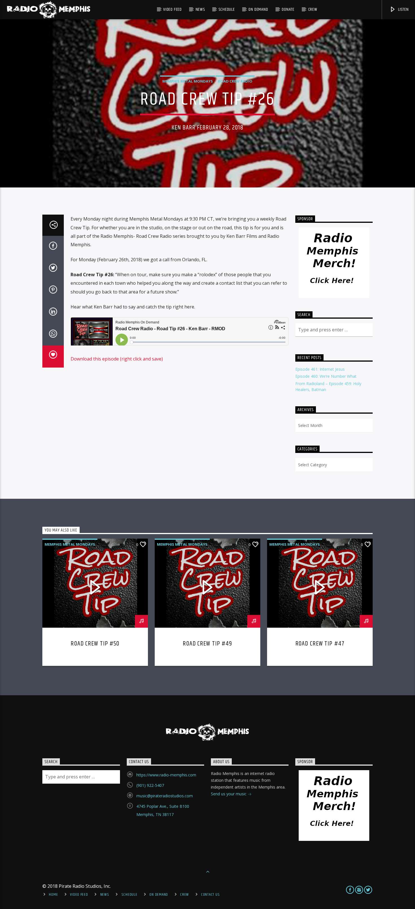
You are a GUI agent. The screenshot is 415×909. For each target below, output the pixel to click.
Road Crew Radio (235, 81)
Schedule (227, 9)
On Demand (258, 9)
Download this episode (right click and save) (117, 359)
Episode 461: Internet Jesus (320, 369)
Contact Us (210, 894)
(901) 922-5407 (150, 785)
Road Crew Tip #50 (95, 644)
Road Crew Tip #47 (319, 644)
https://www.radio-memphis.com (166, 775)
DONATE (288, 9)
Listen (403, 9)
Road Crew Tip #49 (207, 644)
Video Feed (172, 9)
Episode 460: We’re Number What (326, 376)
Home (53, 894)
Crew (312, 9)
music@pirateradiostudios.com (164, 795)
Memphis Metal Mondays (187, 81)
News (200, 9)
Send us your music (229, 793)
